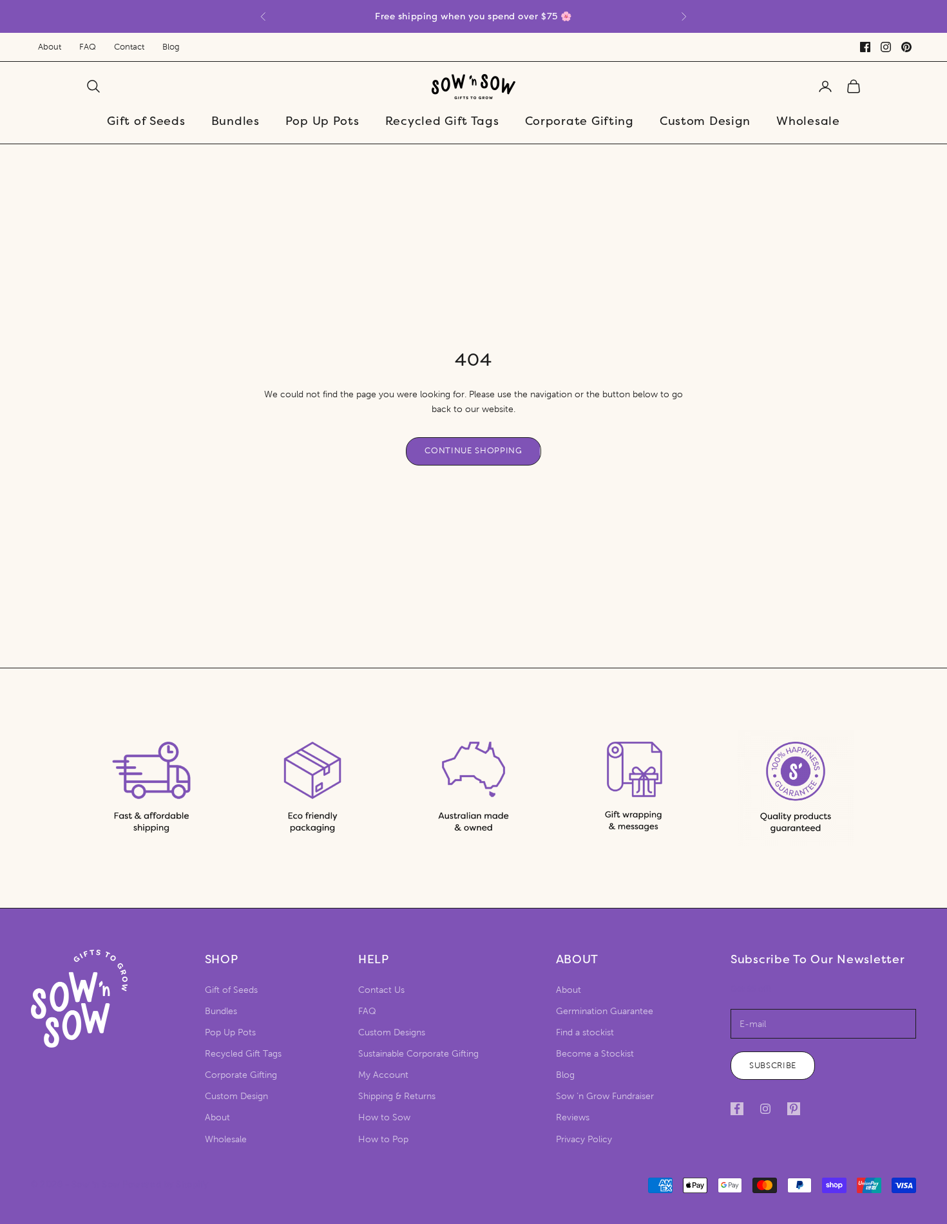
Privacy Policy (584, 1139)
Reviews (572, 1117)
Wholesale (807, 121)
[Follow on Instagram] (765, 1108)
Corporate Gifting (579, 121)
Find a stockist (585, 1032)
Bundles (235, 121)
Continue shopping (473, 450)
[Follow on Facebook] (737, 1108)
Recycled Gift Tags (442, 121)
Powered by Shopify (165, 1185)
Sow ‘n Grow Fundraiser (605, 1096)
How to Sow (384, 1117)
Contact (129, 47)
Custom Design (705, 121)
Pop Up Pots (322, 121)
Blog (171, 47)
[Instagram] (886, 47)
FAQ (87, 47)
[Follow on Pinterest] (793, 1108)
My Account (383, 1075)
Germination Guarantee (604, 1011)
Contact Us (381, 990)
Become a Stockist (595, 1054)
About (49, 47)
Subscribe (772, 1065)
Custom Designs (391, 1032)
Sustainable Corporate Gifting (418, 1054)
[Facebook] (865, 47)
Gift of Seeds (146, 121)
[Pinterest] (906, 47)
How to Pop (383, 1139)
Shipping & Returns (396, 1096)
